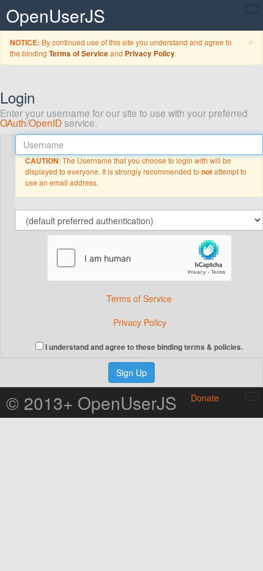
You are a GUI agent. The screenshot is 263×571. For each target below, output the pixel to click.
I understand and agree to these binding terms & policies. (143, 346)
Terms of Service (78, 53)
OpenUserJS (55, 15)
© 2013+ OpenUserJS (91, 402)
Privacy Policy (150, 53)
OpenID (45, 122)
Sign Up (131, 372)
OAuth (13, 122)
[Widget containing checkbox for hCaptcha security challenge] (139, 258)
